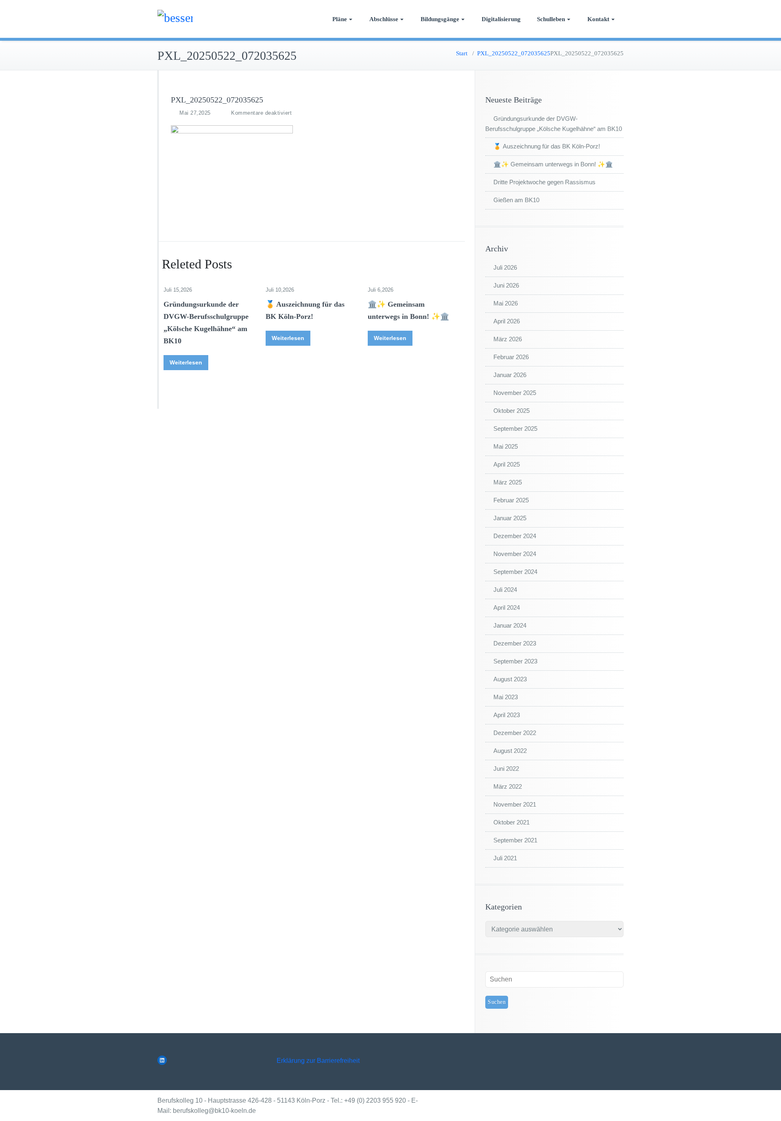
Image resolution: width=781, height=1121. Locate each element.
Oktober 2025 (511, 410)
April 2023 (506, 714)
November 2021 (514, 804)
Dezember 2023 (514, 643)
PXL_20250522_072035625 (513, 53)
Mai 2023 (505, 697)
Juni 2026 (506, 285)
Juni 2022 (506, 768)
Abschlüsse (383, 19)
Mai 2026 (505, 303)
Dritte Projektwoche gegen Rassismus (544, 182)
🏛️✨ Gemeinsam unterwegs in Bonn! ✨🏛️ (553, 164)
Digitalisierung (501, 19)
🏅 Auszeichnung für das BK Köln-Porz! (546, 146)
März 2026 (507, 339)
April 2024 (506, 607)
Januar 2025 (509, 518)
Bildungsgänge (440, 19)
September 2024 (515, 571)
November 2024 (514, 553)
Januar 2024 (509, 625)
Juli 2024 (505, 589)
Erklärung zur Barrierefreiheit (318, 1060)
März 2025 (507, 482)
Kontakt (598, 19)
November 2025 (514, 392)
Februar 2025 (511, 500)
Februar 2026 (511, 356)
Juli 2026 (505, 267)
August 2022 (510, 750)
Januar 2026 (509, 374)
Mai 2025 (505, 446)
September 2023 (515, 661)
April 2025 (506, 464)
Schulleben (551, 19)
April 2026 (506, 321)
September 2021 (515, 840)
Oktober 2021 (511, 822)
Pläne (339, 19)
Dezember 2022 (514, 732)
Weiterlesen (186, 362)
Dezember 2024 (514, 535)
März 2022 (507, 786)
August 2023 (510, 679)
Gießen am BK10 (516, 199)
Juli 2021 (505, 858)
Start (461, 53)
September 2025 (515, 428)
